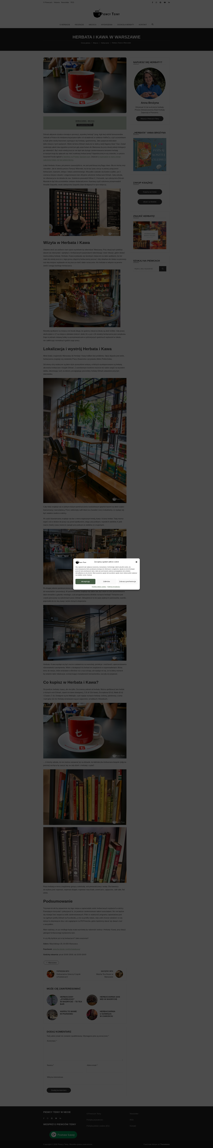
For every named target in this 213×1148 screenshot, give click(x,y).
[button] (136, 562)
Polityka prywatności (113, 587)
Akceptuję (85, 581)
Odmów (106, 581)
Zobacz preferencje (127, 581)
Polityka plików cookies (99, 587)
